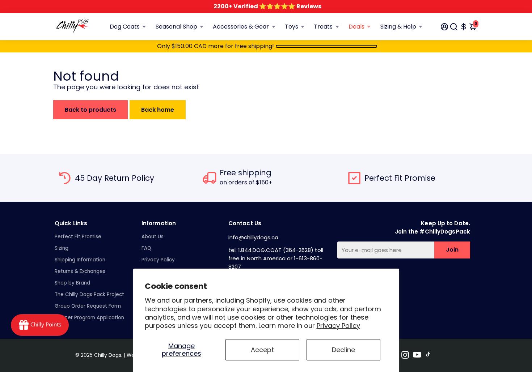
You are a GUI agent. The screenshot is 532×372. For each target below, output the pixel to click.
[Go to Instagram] (405, 356)
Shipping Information (80, 259)
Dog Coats (125, 26)
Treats (323, 26)
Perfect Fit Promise (78, 236)
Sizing (61, 248)
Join (452, 249)
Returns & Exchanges (80, 271)
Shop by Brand (72, 282)
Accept (262, 349)
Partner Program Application (89, 317)
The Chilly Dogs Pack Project (89, 294)
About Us (153, 236)
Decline (343, 349)
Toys (291, 26)
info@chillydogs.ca (253, 237)
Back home (157, 110)
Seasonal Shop (176, 26)
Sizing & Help (398, 26)
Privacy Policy (338, 325)
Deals (356, 26)
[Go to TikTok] (428, 356)
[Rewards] (40, 325)
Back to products (90, 110)
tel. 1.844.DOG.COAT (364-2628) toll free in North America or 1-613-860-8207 (275, 258)
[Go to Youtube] (417, 356)
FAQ (146, 248)
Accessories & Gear (241, 26)
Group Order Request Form (88, 306)
